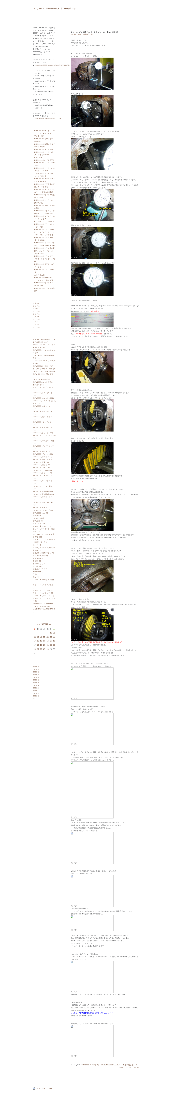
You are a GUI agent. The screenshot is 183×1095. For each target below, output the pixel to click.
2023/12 (44, 624)
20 (44, 645)
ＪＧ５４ (36, 316)
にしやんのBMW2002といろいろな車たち (55, 8)
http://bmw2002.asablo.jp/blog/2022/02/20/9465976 (55, 65)
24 (35, 649)
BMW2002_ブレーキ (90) (43, 454)
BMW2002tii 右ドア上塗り (44, 160)
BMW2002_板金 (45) (41, 462)
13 (44, 641)
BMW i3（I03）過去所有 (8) (44, 371)
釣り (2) (36, 577)
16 (54, 641)
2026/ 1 (36, 685)
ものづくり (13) (39, 563)
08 (51, 637)
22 (51, 645)
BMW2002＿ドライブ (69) (43, 510)
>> (50, 624)
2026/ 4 (36, 677)
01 (51, 633)
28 (48, 649)
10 (35, 641)
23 (54, 645)
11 (38, 641)
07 (48, 637)
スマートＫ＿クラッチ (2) (43, 593)
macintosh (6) (38, 571)
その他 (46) (37, 566)
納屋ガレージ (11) (40, 515)
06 (44, 637)
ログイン (41, 715)
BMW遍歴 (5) (38, 521)
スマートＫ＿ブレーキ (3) (43, 590)
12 (41, 641)
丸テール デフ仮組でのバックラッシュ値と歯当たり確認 (94, 32)
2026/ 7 (36, 669)
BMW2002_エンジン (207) (43, 398)
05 (41, 637)
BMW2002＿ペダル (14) (42, 470)
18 (38, 645)
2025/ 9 (36, 696)
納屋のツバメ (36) (40, 569)
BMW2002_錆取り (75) (42, 451)
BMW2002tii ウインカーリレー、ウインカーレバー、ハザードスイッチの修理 (44, 232)
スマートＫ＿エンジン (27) (43, 595)
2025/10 (36, 693)
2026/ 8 (36, 666)
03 (35, 637)
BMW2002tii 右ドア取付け (44, 149)
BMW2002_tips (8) (40, 513)
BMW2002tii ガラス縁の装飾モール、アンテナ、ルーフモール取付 (44, 250)
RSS (40, 706)
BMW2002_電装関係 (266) (43, 494)
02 (54, 633)
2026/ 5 (36, 674)
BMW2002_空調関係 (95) (43, 491)
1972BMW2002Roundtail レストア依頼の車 (118, 1065)
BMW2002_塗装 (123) (41, 465)
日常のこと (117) (39, 574)
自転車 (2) (37, 561)
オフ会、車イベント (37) (42, 526)
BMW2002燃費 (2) (40, 518)
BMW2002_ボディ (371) (42, 457)
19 (41, 645)
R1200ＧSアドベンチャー (44, 221)
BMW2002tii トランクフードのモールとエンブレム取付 (44, 258)
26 (41, 649)
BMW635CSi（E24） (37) (43, 366)
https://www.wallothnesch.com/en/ (49, 118)
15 (51, 641)
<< (38, 624)
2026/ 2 (36, 682)
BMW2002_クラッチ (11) (43, 433)
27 (44, 649)
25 (38, 649)
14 (48, 641)
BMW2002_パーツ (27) (42, 507)
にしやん (36, 311)
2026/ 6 (36, 672)
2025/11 (36, 690)
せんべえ (36, 303)
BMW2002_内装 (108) (41, 467)
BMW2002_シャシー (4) (42, 473)
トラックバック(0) (132, 1067)
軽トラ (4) (37, 545)
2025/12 (36, 688)
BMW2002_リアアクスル (90, 1065)
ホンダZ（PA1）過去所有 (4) (44, 369)
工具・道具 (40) (39, 523)
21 (48, 645)
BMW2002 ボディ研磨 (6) (43, 459)
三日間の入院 (39, 275)
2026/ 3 (36, 680)
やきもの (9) (38, 558)
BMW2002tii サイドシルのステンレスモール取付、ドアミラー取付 (44, 133)
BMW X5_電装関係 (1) (42, 379)
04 (38, 637)
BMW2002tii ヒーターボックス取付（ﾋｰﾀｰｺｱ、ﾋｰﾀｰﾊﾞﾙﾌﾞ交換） (44, 154)
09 (54, 637)
